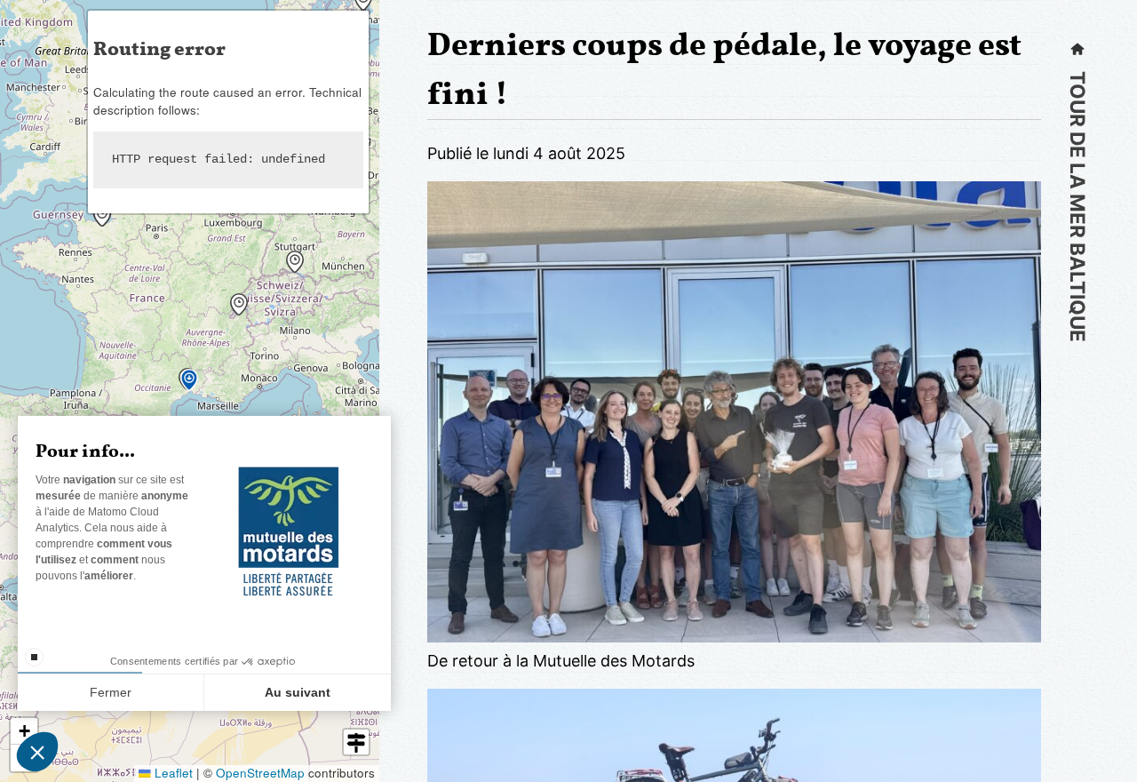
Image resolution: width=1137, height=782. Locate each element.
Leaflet (172, 772)
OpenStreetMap (260, 772)
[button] (291, 256)
